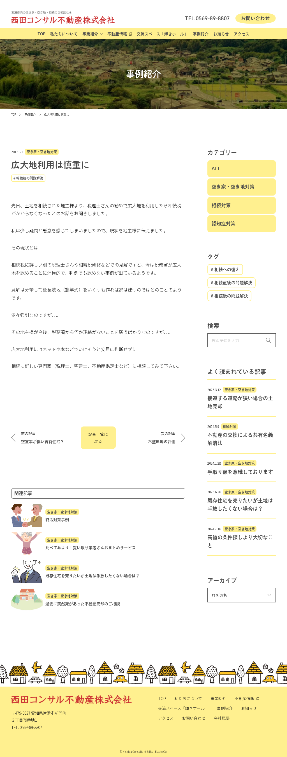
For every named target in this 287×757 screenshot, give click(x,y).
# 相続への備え (225, 269)
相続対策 (221, 205)
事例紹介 (201, 34)
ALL (216, 168)
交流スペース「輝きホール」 (162, 34)
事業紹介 (90, 34)
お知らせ (221, 34)
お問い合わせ (193, 718)
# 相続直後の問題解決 (231, 283)
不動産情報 (117, 34)
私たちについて (64, 34)
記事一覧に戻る (98, 437)
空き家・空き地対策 (42, 151)
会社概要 (222, 718)
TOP (41, 34)
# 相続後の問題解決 (28, 178)
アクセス (241, 34)
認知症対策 (223, 223)
